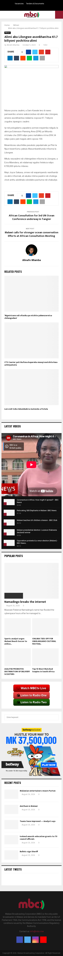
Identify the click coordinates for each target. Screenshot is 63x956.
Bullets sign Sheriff (29, 851)
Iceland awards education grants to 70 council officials (38, 838)
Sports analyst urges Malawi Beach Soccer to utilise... (15, 641)
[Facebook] (19, 939)
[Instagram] (35, 939)
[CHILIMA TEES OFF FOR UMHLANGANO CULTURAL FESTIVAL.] (45, 627)
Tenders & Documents (35, 4)
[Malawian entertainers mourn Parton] (11, 794)
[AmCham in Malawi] (11, 809)
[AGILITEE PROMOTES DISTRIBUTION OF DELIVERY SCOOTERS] (17, 657)
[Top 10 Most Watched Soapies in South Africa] (45, 657)
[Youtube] (43, 939)
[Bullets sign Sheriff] (11, 854)
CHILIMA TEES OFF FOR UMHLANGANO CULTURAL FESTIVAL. (44, 641)
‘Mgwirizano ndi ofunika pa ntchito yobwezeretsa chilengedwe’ (28, 317)
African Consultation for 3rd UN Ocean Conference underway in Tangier (31, 217)
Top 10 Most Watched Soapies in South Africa (43, 670)
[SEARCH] (56, 717)
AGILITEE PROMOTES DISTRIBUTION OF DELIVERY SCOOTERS (17, 671)
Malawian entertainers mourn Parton (38, 790)
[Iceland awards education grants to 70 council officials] (11, 839)
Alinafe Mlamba (13, 45)
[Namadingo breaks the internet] (31, 581)
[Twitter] (27, 939)
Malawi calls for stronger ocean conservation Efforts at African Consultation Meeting (31, 234)
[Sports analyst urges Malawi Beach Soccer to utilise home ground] (17, 627)
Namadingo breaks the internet (25, 601)
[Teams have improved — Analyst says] (11, 824)
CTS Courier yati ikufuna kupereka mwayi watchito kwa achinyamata (30, 364)
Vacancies (19, 4)
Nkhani (7, 32)
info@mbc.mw (37, 931)
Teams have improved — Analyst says (38, 821)
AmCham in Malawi (29, 806)
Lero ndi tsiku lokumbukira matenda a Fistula (26, 409)
